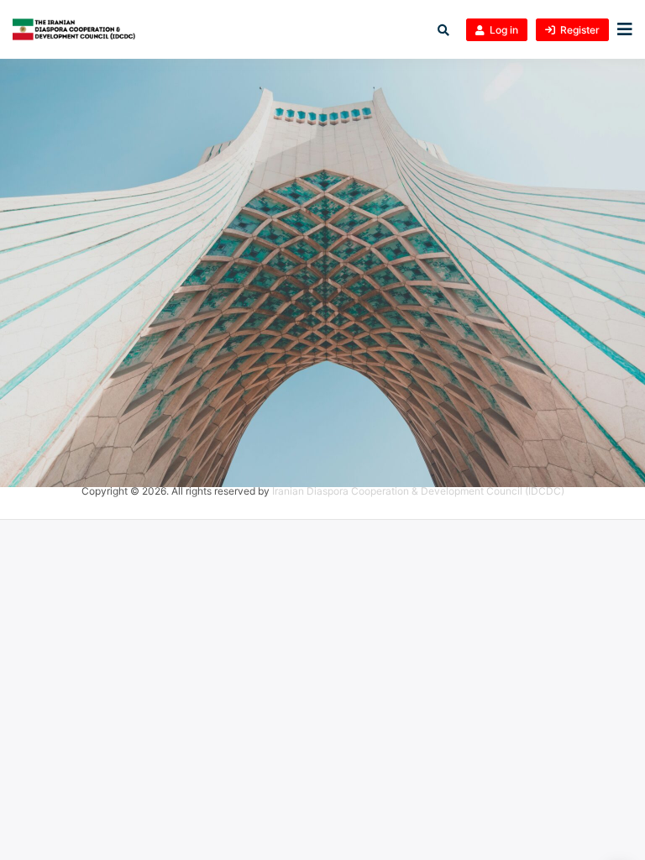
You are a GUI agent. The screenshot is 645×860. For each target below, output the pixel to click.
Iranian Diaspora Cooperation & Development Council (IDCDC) (418, 491)
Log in (504, 30)
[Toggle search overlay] (443, 30)
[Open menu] (620, 30)
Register (580, 30)
